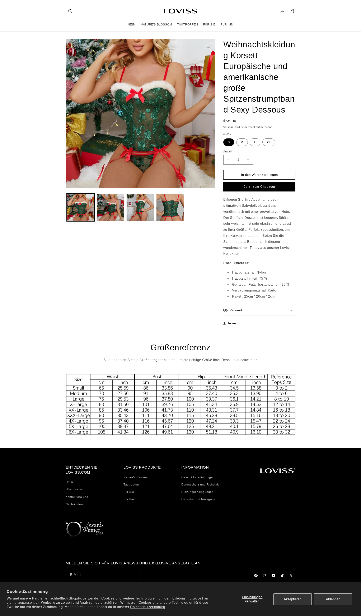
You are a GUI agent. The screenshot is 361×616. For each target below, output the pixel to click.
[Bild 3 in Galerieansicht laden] (140, 207)
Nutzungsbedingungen (197, 491)
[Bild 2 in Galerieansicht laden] (110, 207)
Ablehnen (333, 599)
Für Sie (128, 491)
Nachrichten (74, 504)
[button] (70, 11)
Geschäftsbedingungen (198, 477)
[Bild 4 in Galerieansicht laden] (170, 207)
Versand (228, 127)
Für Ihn (128, 499)
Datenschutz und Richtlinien (201, 484)
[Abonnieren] (136, 575)
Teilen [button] (232, 323)
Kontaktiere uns (77, 496)
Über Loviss (74, 489)
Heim (69, 482)
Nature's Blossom (136, 477)
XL (269, 142)
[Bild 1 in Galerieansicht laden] (80, 207)
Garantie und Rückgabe (198, 499)
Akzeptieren (292, 599)
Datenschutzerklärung (147, 607)
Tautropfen (131, 484)
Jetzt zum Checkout (259, 186)
